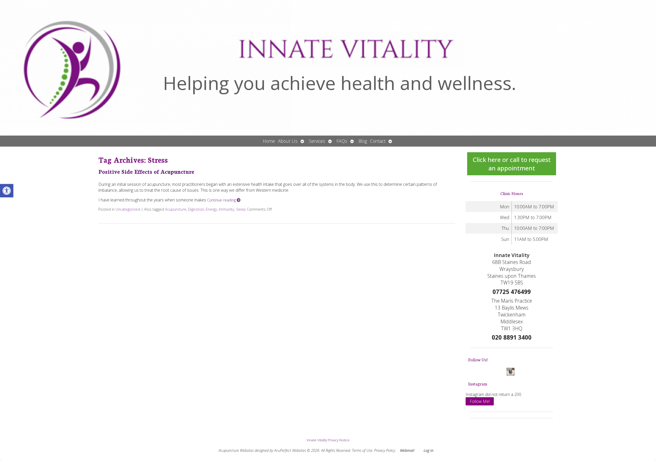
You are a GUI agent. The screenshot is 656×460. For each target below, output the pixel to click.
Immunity (226, 209)
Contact (377, 141)
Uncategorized (128, 209)
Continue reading (222, 200)
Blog (362, 141)
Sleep (241, 209)
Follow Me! (480, 401)
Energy (211, 209)
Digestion (196, 209)
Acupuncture (175, 209)
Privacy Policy (384, 450)
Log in (428, 450)
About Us (288, 141)
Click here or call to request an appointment (512, 163)
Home (269, 141)
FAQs (341, 141)
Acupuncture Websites (236, 450)
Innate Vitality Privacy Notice (328, 440)
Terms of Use (362, 450)
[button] (6, 190)
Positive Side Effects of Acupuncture (146, 171)
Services (317, 141)
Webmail (407, 450)
